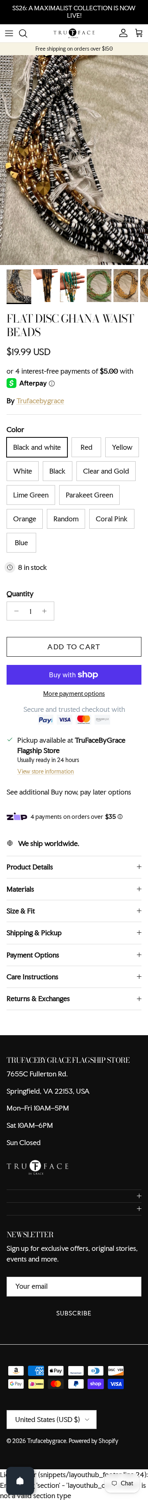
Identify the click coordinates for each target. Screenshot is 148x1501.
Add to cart (73, 646)
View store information (45, 771)
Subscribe (74, 1313)
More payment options (74, 693)
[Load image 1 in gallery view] (74, 160)
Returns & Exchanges (38, 998)
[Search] (27, 33)
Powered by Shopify (93, 1441)
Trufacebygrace (40, 400)
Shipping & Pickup (34, 932)
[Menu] (9, 33)
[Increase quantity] (46, 611)
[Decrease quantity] (14, 611)
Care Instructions (32, 976)
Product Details (30, 866)
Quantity (20, 593)
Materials (20, 889)
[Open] (20, 1481)
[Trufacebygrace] (74, 33)
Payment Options (33, 954)
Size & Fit (21, 910)
